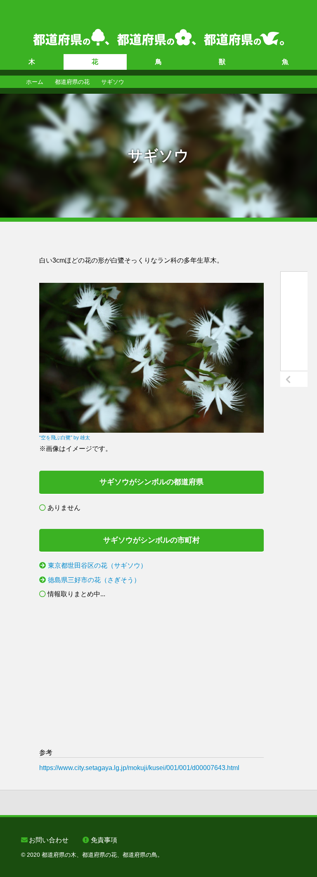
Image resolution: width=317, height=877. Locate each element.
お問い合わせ (49, 840)
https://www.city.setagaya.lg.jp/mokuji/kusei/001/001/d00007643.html (139, 767)
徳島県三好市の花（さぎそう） (94, 579)
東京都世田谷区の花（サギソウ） (97, 565)
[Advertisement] (151, 673)
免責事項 (104, 840)
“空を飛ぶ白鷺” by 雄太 (64, 438)
